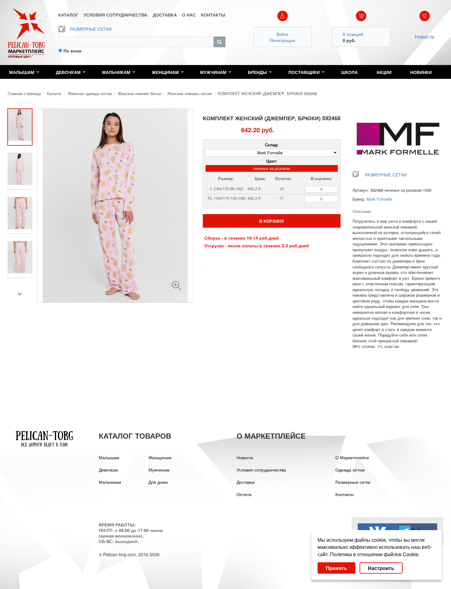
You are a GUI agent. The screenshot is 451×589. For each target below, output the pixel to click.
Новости (424, 36)
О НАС (189, 14)
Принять (336, 568)
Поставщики (304, 72)
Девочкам (68, 72)
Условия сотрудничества (261, 470)
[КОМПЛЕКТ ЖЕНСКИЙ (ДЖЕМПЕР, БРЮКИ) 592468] (176, 285)
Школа (349, 72)
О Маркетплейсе (352, 457)
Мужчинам (213, 72)
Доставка (246, 482)
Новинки (421, 72)
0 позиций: (353, 34)
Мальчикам (116, 72)
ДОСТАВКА (165, 14)
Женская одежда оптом (90, 93)
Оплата (244, 494)
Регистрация (282, 40)
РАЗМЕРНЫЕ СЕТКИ (91, 29)
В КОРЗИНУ (271, 221)
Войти (282, 34)
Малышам (21, 72)
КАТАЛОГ (68, 14)
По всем (72, 51)
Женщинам (165, 72)
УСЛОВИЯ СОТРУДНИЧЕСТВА (115, 14)
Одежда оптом (350, 470)
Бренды (257, 72)
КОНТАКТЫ (213, 14)
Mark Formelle (379, 199)
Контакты (344, 494)
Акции (383, 72)
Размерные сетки (352, 482)
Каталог (54, 93)
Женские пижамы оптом (189, 93)
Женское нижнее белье (139, 93)
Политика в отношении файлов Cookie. (375, 554)
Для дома (158, 482)
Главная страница (24, 93)
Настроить (381, 568)
